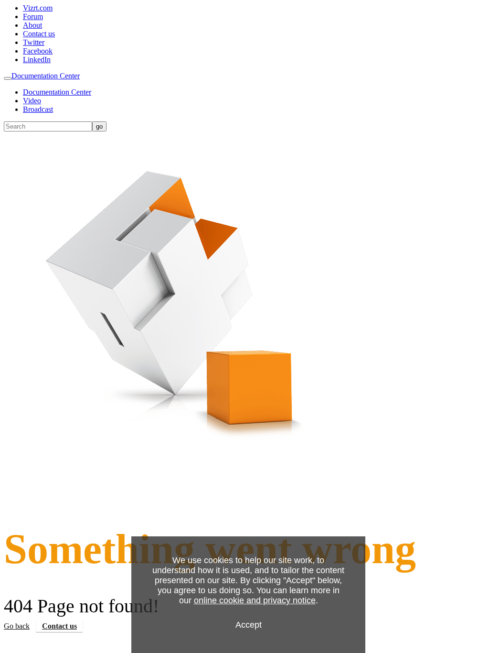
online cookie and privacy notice (255, 600)
